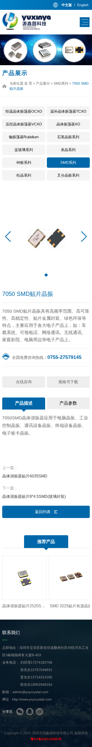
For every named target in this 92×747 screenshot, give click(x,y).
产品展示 (43, 83)
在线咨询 (24, 382)
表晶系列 (68, 150)
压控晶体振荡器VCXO (24, 124)
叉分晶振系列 (68, 175)
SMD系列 (61, 83)
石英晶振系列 (68, 137)
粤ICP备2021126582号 (46, 739)
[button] (84, 236)
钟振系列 (23, 162)
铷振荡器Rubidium (24, 137)
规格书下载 (68, 382)
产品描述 (24, 403)
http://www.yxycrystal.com (32, 699)
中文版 (67, 5)
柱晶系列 (23, 175)
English (83, 5)
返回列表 (43, 512)
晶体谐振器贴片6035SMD (24, 476)
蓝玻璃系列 (23, 150)
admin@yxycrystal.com (30, 692)
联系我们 (11, 632)
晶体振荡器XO (68, 124)
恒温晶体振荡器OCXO (23, 111)
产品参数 (68, 403)
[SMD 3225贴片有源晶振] (67, 578)
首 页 (28, 83)
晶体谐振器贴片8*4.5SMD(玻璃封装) (34, 496)
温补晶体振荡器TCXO (68, 111)
